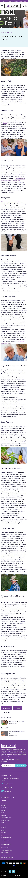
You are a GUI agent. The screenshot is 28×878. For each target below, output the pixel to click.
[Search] (23, 6)
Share (18, 708)
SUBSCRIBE (20, 765)
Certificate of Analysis (7, 857)
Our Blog (3, 832)
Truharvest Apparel (6, 817)
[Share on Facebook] (2, 712)
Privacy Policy (4, 847)
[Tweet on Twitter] (7, 712)
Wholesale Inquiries (6, 837)
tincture (5, 122)
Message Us (7, 791)
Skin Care (3, 815)
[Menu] (2, 6)
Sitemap (3, 855)
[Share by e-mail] (9, 712)
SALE (2, 822)
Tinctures (3, 800)
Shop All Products (5, 820)
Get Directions (8, 784)
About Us (3, 830)
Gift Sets (3, 810)
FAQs (2, 835)
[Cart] (26, 6)
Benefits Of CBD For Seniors (11, 38)
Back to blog (7, 708)
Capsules (3, 805)
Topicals (3, 812)
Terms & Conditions (6, 850)
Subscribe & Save (5, 840)
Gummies (3, 803)
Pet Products (4, 808)
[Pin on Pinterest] (4, 712)
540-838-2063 (8, 787)
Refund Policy (4, 852)
